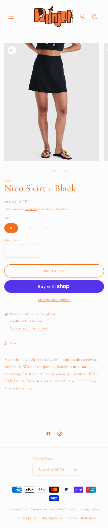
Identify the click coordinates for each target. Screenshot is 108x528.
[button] (11, 16)
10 (31, 229)
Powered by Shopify (62, 509)
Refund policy (90, 509)
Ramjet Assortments (33, 509)
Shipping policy (52, 517)
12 (48, 229)
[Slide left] (42, 170)
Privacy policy (26, 517)
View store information (29, 328)
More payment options (54, 300)
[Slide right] (65, 170)
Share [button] (14, 343)
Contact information (82, 517)
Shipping (31, 208)
